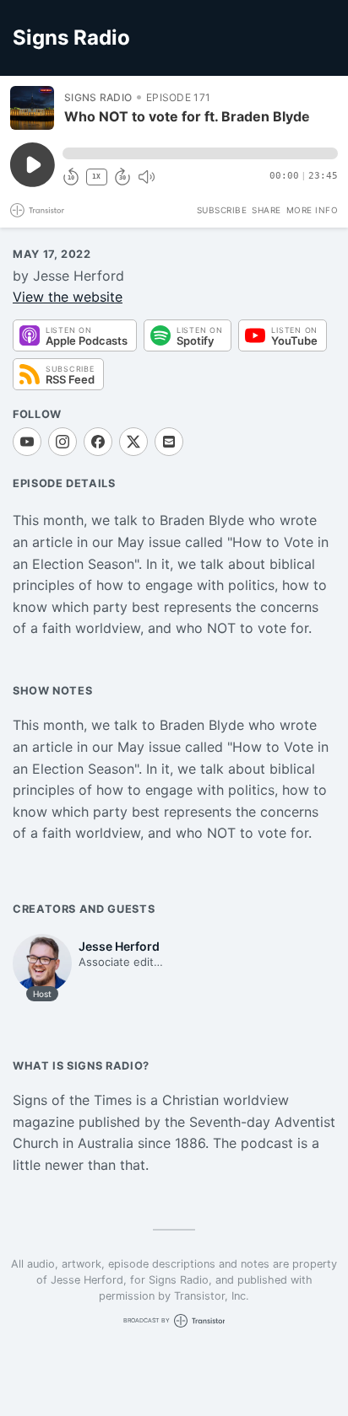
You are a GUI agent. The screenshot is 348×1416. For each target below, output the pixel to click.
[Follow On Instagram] (62, 441)
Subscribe (222, 210)
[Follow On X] (133, 441)
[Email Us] (169, 441)
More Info (312, 210)
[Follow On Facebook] (98, 441)
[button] (200, 153)
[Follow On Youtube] (27, 441)
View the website (67, 296)
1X (96, 176)
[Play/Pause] (32, 108)
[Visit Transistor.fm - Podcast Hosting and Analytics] (37, 210)
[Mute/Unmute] (146, 177)
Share (266, 210)
